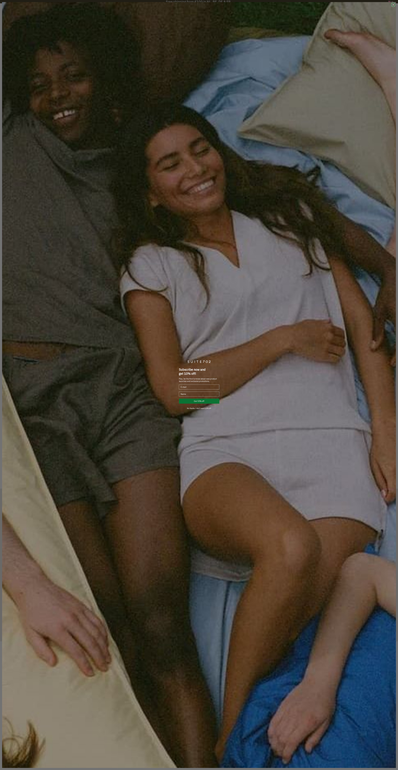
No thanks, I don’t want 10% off (199, 408)
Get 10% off (199, 401)
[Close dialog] (393, 5)
